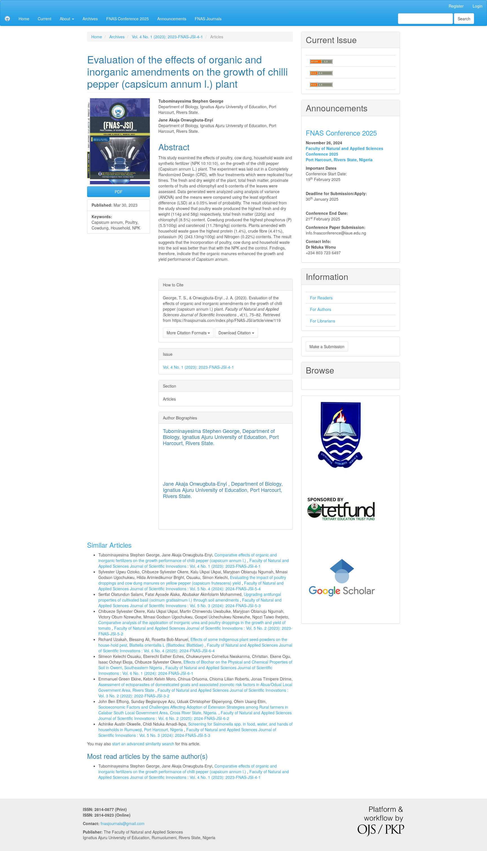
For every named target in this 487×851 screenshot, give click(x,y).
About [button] (65, 18)
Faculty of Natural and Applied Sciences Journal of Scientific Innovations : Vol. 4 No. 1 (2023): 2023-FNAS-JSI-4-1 (193, 563)
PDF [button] (119, 191)
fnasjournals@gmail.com (123, 823)
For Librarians (322, 321)
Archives (90, 18)
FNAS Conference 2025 (127, 18)
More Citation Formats (187, 332)
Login (477, 6)
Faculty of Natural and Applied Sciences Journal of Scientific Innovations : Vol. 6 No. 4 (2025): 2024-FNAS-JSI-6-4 (195, 647)
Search (464, 18)
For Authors (320, 309)
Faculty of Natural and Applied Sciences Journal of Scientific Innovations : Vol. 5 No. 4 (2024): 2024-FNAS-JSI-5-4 (191, 585)
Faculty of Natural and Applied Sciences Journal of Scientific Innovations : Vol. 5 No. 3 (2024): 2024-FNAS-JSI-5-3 (190, 602)
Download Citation (235, 332)
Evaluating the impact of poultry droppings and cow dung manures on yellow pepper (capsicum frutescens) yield (192, 580)
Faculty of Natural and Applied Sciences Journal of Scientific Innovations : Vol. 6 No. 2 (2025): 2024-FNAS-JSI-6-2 (195, 715)
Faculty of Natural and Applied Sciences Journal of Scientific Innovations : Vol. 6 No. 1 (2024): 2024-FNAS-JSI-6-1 (185, 670)
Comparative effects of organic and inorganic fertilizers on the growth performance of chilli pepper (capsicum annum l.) (187, 557)
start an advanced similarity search (143, 743)
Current (44, 18)
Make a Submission (326, 346)
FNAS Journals (208, 18)
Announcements (171, 18)
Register (456, 6)
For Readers (321, 297)
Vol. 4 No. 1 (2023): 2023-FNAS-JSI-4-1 (167, 36)
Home (24, 18)
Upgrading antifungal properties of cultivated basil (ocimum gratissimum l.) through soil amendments (189, 597)
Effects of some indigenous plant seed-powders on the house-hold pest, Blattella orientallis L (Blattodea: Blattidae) (192, 642)
